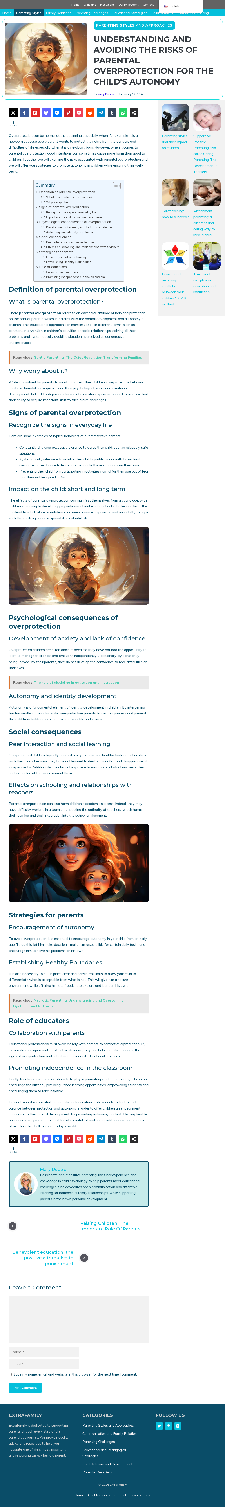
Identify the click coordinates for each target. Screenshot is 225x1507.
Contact (148, 4)
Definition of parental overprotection (67, 192)
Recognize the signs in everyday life (71, 212)
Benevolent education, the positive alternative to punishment (42, 1258)
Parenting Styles (29, 13)
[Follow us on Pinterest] (168, 1426)
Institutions (107, 4)
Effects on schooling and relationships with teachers (83, 247)
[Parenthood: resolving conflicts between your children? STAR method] (175, 256)
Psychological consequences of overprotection (75, 222)
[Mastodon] (46, 112)
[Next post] (84, 1257)
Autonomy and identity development (71, 232)
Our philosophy (129, 4)
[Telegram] (101, 112)
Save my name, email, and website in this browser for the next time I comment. (75, 1374)
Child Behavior (162, 13)
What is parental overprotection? (69, 197)
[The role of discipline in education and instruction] (207, 256)
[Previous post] (12, 1226)
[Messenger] (57, 112)
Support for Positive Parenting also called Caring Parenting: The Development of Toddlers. (206, 154)
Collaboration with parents (64, 272)
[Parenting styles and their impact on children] (175, 118)
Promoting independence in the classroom (75, 277)
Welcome (89, 4)
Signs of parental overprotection (64, 207)
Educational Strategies (129, 13)
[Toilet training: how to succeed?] (175, 193)
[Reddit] (90, 112)
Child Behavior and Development (107, 1464)
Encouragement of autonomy (66, 257)
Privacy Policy (140, 1495)
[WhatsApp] (123, 112)
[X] (13, 112)
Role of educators (53, 267)
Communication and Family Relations (110, 1433)
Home (75, 4)
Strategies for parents (56, 252)
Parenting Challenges (92, 13)
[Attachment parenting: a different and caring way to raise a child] (207, 193)
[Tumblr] (112, 112)
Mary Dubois (106, 94)
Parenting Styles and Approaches (134, 25)
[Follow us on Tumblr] (177, 1426)
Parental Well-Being (193, 13)
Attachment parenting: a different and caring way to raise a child (204, 223)
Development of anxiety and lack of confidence (79, 227)
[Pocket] (79, 112)
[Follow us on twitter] (159, 1426)
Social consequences (55, 237)
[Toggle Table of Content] (115, 185)
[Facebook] (24, 112)
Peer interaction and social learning (71, 242)
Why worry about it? (60, 202)
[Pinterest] (68, 112)
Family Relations (58, 13)
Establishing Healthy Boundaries (68, 262)
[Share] (134, 112)
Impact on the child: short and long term (74, 217)
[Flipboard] (35, 112)
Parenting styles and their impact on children (175, 142)
